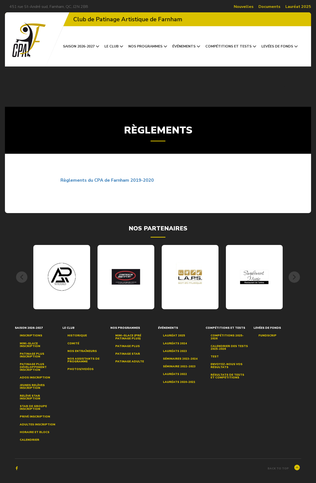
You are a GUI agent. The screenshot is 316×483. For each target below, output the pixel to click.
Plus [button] (281, 86)
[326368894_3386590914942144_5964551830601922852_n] (190, 277)
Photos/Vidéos (80, 369)
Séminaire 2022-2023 (179, 366)
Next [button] (294, 277)
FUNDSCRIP (267, 335)
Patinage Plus (127, 346)
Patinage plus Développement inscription (33, 367)
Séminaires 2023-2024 (180, 358)
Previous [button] (21, 277)
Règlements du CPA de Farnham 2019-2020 (107, 180)
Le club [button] (111, 46)
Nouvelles (244, 7)
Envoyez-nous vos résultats (226, 365)
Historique (77, 335)
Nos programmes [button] (145, 46)
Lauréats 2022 (175, 374)
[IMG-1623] (254, 277)
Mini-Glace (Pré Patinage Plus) (128, 337)
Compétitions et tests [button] (228, 46)
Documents (269, 7)
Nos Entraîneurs (82, 351)
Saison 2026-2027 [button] (79, 46)
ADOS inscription (35, 377)
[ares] (62, 277)
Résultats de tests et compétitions (227, 376)
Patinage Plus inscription (32, 355)
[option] (62, 277)
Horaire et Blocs (34, 432)
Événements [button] (184, 46)
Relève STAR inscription (30, 397)
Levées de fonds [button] (277, 46)
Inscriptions (31, 335)
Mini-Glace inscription (30, 345)
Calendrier (29, 440)
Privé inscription (35, 416)
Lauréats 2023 (175, 351)
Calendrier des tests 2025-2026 (229, 347)
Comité (73, 343)
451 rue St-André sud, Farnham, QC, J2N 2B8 (48, 7)
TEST (215, 356)
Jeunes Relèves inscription (32, 386)
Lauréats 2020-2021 (179, 382)
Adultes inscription (37, 424)
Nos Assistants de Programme (83, 360)
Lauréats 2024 (175, 343)
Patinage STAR (127, 353)
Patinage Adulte (129, 361)
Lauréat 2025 (298, 7)
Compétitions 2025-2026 (227, 337)
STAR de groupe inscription (33, 407)
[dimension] (126, 277)
